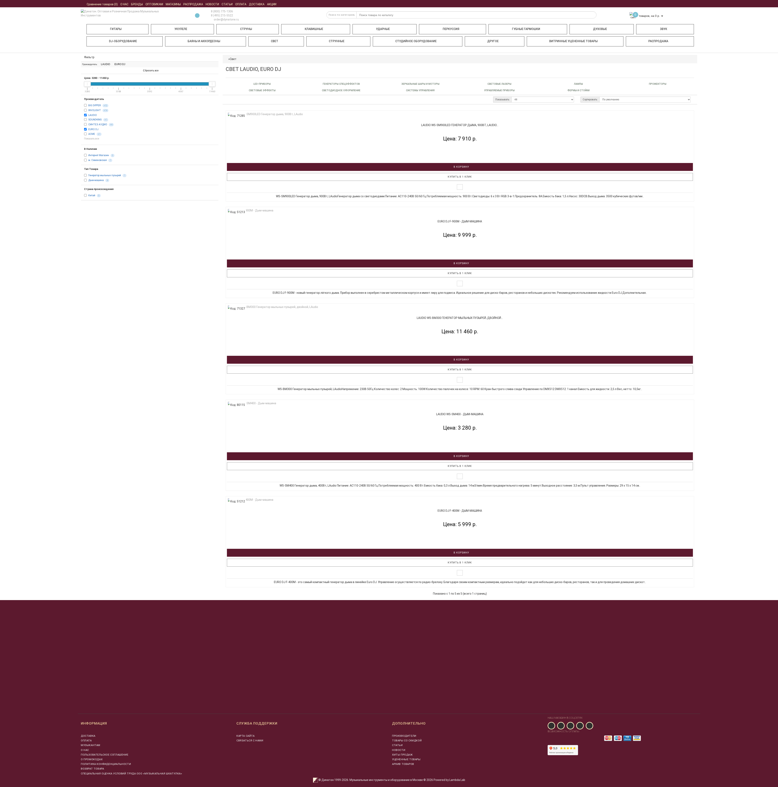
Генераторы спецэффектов (341, 84)
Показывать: (502, 99)
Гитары (116, 29)
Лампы (578, 84)
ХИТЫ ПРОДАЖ (402, 754)
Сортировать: (590, 99)
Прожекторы (657, 84)
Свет (274, 41)
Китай (91, 195)
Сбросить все (150, 70)
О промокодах (92, 759)
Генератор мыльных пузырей (104, 175)
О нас (85, 750)
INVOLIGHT (94, 110)
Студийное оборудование (416, 41)
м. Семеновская (97, 160)
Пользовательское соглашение (104, 754)
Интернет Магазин (98, 155)
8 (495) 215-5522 (222, 15)
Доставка (88, 735)
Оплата (86, 740)
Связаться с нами (249, 740)
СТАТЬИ (397, 745)
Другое (493, 41)
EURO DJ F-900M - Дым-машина (460, 221)
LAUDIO (105, 64)
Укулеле (180, 29)
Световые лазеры (499, 84)
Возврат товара (92, 768)
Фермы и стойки (578, 90)
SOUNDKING (95, 119)
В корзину (461, 166)
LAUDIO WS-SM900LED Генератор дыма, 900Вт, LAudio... (459, 125)
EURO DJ (119, 64)
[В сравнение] (460, 187)
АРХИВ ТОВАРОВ (403, 764)
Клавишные (314, 29)
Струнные (336, 41)
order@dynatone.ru (226, 19)
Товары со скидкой (407, 740)
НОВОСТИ (398, 750)
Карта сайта (245, 735)
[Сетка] (236, 99)
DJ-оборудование (123, 41)
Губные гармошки (526, 29)
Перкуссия (451, 29)
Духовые (600, 29)
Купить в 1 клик (460, 176)
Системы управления (420, 90)
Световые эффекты (262, 90)
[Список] (229, 99)
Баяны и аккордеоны (204, 41)
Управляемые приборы (499, 90)
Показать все (92, 138)
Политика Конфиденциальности (106, 764)
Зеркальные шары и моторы (420, 84)
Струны (246, 29)
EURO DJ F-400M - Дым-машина (460, 510)
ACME (91, 134)
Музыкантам (90, 745)
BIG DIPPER (94, 105)
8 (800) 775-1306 (222, 11)
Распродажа (658, 41)
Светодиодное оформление (341, 90)
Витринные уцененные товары (573, 41)
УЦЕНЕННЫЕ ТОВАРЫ (406, 759)
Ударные (383, 29)
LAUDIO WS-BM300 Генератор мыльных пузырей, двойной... (460, 318)
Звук (663, 29)
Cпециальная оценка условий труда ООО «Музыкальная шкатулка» (131, 773)
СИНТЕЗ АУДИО (97, 124)
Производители (404, 735)
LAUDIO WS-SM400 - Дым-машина (459, 414)
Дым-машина (96, 180)
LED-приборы (262, 84)
